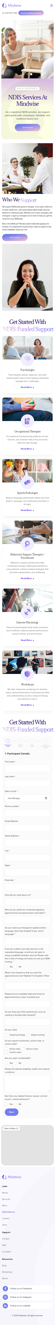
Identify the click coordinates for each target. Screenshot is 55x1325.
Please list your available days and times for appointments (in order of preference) (25, 995)
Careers (5, 1218)
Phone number (12, 806)
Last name (10, 776)
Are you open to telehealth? (17, 1058)
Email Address (11, 821)
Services (6, 1199)
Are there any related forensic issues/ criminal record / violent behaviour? (26, 1098)
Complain (6, 1251)
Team (4, 1225)
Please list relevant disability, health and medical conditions (27, 1071)
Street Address (12, 836)
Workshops (7, 1272)
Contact (5, 1238)
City (7, 850)
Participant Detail (8, 745)
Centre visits (15, 1052)
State (7, 865)
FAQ (4, 1245)
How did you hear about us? (18, 895)
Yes (11, 966)
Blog (4, 1265)
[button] (24, 74)
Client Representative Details (45, 746)
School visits (32, 1049)
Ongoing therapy (17, 1035)
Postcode (9, 880)
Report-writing (38, 1035)
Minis (4, 1205)
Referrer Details (20, 745)
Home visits (14, 1049)
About (5, 1192)
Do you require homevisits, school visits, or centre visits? (24, 1042)
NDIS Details (32, 745)
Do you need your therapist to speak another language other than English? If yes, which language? (25, 931)
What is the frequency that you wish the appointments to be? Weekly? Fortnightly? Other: (27, 974)
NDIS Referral (8, 1212)
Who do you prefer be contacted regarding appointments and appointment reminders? (25, 911)
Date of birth (11, 791)
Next (11, 1112)
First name (10, 761)
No (20, 966)
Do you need (11, 1029)
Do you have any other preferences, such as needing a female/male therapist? (25, 1013)
